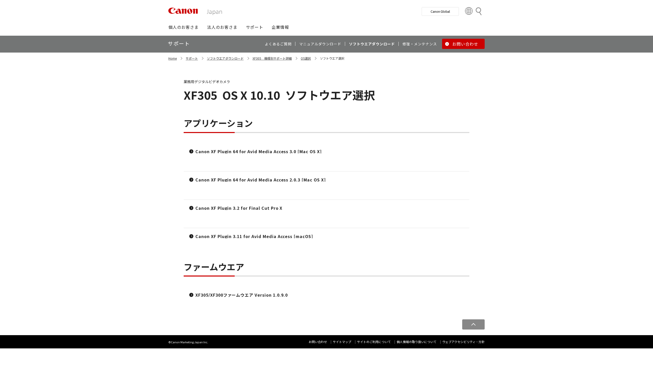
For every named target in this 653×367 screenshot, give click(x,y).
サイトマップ (342, 341)
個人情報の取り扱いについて (416, 341)
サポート (192, 58)
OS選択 (306, 58)
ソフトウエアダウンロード (225, 58)
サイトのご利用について (374, 341)
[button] (183, 27)
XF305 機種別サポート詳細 (272, 58)
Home (172, 58)
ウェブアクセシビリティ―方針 (463, 341)
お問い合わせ (318, 341)
